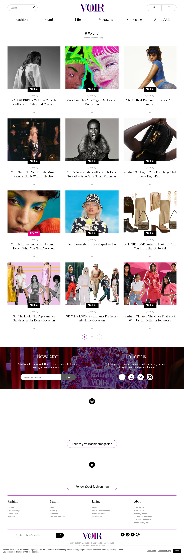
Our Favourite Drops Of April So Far (92, 244)
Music (94, 508)
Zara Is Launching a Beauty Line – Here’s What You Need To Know (34, 246)
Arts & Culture (98, 514)
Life (78, 19)
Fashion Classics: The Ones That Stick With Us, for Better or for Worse (150, 318)
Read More (151, 551)
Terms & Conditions (143, 517)
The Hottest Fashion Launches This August (150, 102)
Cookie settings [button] (164, 551)
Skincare (54, 514)
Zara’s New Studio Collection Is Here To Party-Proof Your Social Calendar (92, 174)
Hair (52, 508)
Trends (11, 508)
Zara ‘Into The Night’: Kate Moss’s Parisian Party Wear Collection (34, 174)
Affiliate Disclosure (142, 520)
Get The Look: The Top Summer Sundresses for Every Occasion (34, 318)
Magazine (106, 19)
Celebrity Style (14, 511)
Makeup (53, 511)
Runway (11, 517)
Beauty (49, 19)
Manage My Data (142, 523)
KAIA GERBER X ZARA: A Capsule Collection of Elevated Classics (34, 102)
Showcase (134, 19)
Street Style (13, 514)
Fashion (21, 19)
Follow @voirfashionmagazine (92, 444)
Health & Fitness (57, 517)
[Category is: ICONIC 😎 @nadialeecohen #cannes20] (71, 422)
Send (68, 377)
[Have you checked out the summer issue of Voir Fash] (113, 422)
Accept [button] (176, 551)
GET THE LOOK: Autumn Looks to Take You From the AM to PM (150, 246)
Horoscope (97, 517)
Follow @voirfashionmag (92, 486)
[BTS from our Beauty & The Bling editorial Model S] (28, 422)
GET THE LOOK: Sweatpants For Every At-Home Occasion (92, 318)
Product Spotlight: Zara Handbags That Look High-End (150, 174)
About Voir (162, 19)
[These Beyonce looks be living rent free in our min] (155, 422)
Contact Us (139, 511)
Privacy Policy (140, 514)
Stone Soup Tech (97, 546)
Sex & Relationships (101, 511)
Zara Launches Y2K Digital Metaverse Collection (92, 102)
